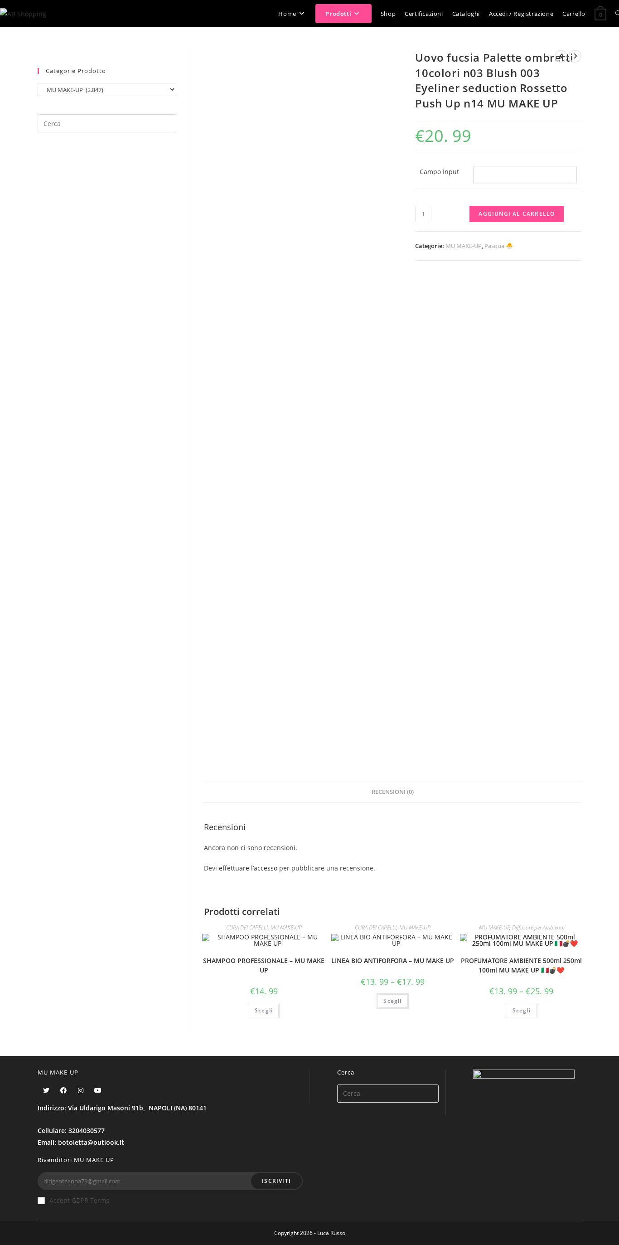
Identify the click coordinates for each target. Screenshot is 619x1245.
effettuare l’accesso (248, 868)
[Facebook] (63, 1090)
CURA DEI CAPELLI (247, 927)
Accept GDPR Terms (79, 1200)
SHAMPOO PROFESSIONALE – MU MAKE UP (263, 965)
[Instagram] (81, 1090)
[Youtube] (98, 1090)
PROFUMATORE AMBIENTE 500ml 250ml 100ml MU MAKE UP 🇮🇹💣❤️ (521, 965)
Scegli (264, 1010)
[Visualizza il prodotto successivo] (575, 56)
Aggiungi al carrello (517, 214)
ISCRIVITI (276, 1181)
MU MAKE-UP (463, 246)
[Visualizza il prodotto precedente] (561, 56)
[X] (46, 1090)
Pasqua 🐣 (498, 246)
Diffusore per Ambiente (538, 927)
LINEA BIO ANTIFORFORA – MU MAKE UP (392, 960)
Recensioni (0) (393, 792)
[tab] (392, 792)
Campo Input (439, 171)
